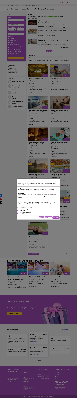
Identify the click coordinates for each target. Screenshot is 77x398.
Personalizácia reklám (23, 213)
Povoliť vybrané (48, 217)
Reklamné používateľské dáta (25, 212)
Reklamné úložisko (22, 210)
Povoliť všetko (56, 217)
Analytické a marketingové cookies (26, 209)
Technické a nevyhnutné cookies (25, 207)
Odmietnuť (42, 217)
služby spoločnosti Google (38, 191)
